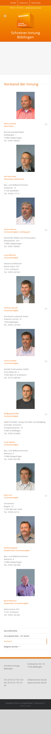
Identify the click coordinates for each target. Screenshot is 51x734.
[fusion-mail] (46, 124)
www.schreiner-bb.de (36, 682)
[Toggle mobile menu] (5, 16)
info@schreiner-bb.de (33, 8)
